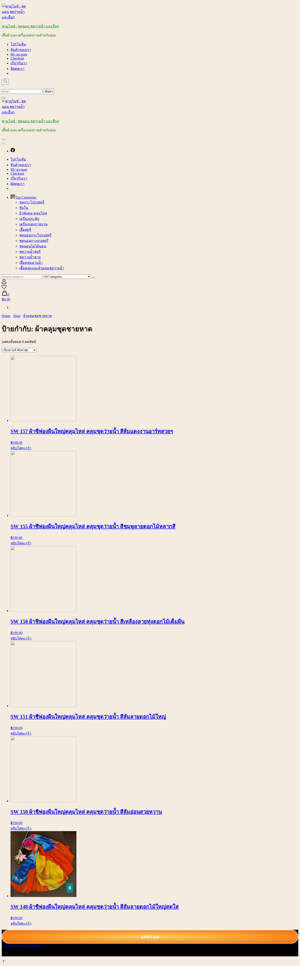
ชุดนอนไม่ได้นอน (32, 246)
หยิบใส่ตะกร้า (21, 448)
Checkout (17, 58)
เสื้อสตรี (25, 230)
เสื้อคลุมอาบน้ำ (31, 263)
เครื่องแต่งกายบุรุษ (33, 224)
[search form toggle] (5, 82)
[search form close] (3, 97)
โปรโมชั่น (18, 44)
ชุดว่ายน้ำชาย (30, 257)
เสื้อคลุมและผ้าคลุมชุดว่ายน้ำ (41, 268)
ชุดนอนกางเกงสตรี (33, 241)
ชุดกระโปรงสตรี (31, 202)
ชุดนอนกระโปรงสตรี (35, 235)
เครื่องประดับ (29, 219)
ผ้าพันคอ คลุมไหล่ (33, 213)
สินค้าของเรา (21, 50)
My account (19, 54)
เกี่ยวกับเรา (19, 63)
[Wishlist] (4, 288)
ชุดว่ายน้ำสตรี (30, 252)
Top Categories (25, 197)
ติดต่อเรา (17, 69)
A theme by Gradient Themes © (24, 945)
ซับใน (23, 208)
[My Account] (4, 282)
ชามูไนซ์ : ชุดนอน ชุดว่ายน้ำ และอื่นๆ (30, 26)
